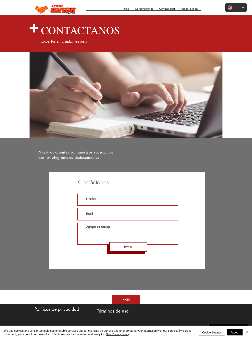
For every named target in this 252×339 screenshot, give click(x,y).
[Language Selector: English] (236, 7)
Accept (235, 332)
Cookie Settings (212, 332)
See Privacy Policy (117, 334)
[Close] (247, 332)
